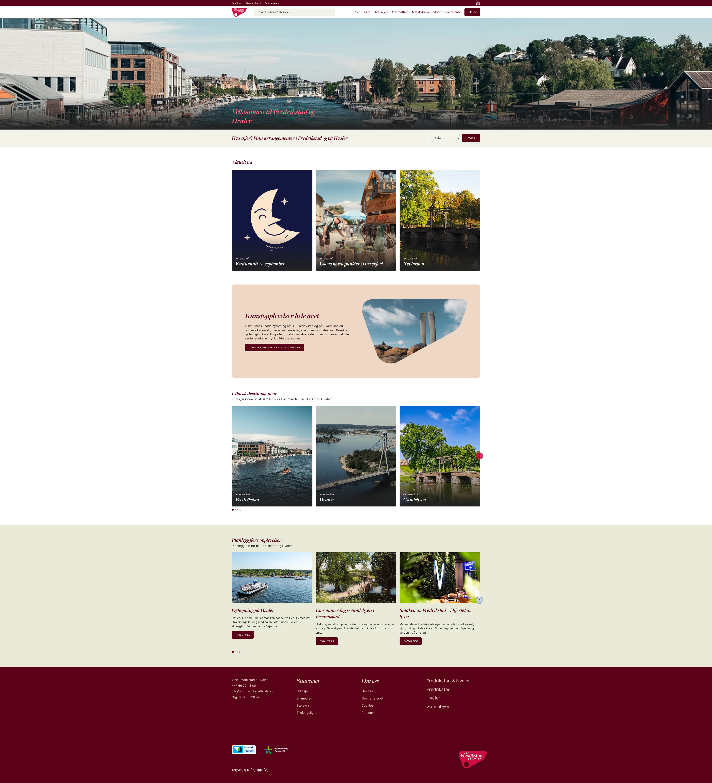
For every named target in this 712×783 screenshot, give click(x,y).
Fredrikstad (438, 689)
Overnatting (400, 12)
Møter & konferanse (447, 12)
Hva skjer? (381, 12)
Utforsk (471, 138)
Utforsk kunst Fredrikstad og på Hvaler (274, 347)
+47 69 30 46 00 (244, 685)
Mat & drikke (421, 12)
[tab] (233, 510)
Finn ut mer (243, 634)
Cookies (367, 705)
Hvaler (433, 698)
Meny (472, 12)
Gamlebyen (438, 706)
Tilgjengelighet (253, 3)
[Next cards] (479, 456)
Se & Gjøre (362, 12)
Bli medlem (305, 698)
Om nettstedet (372, 698)
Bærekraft (237, 3)
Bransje (302, 691)
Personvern (370, 713)
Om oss (367, 691)
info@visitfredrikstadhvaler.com (254, 691)
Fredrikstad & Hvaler (448, 681)
